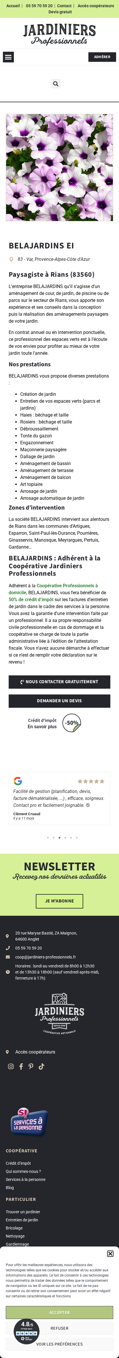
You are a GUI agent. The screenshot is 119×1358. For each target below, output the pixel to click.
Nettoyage (15, 1236)
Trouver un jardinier (23, 1212)
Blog (10, 1187)
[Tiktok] (41, 1066)
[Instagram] (11, 1066)
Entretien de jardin (22, 1220)
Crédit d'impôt (42, 721)
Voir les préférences (59, 1344)
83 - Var (25, 259)
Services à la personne (25, 1179)
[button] (110, 1254)
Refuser (59, 1328)
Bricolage (14, 1228)
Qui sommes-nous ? (23, 1171)
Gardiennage (17, 1244)
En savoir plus (42, 726)
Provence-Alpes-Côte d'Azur (62, 259)
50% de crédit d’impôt (31, 599)
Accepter (59, 1312)
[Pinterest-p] (31, 1066)
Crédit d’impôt (18, 1163)
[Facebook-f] (21, 1066)
